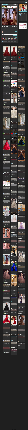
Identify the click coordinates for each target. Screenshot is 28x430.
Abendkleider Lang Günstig (7, 37)
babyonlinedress (13, 65)
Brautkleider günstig (6, 117)
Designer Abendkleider (4, 29)
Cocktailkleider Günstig (7, 85)
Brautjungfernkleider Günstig (21, 307)
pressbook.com (15, 4)
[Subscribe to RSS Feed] (12, 0)
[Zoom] (6, 4)
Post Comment (15, 35)
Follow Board (23, 11)
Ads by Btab (23, 22)
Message (11, 0)
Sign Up (25, 2)
